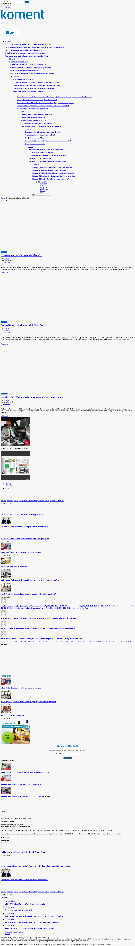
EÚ (78, 641)
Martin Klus (20, 641)
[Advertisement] (37, 25)
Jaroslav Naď (32, 641)
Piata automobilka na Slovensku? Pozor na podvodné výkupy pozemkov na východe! (45, 103)
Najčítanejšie (10, 483)
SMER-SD (126, 641)
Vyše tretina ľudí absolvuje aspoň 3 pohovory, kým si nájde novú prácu (36, 82)
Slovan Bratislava (62, 641)
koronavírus (3, 641)
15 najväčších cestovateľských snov (36, 138)
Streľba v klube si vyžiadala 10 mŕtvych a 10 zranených (27, 65)
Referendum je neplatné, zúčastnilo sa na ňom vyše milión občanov (27, 56)
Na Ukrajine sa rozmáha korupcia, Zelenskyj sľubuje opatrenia (30, 67)
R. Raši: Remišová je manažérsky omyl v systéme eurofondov (25, 53)
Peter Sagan (106, 641)
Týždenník (4, 393)
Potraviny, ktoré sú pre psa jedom (39, 158)
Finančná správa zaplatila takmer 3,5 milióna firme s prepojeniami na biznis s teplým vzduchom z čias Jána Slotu (54, 97)
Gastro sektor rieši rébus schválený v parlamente (29, 91)
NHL (131, 641)
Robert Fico (38, 641)
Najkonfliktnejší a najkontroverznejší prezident (32, 109)
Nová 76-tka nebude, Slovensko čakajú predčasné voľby (23, 50)
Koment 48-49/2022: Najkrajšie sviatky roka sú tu (49, 170)
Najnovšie (9, 485)
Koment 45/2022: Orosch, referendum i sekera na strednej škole (53, 176)
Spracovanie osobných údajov (14, 932)
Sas (17, 641)
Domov (3, 198)
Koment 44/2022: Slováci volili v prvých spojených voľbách (52, 179)
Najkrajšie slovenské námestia (35, 144)
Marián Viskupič (93, 641)
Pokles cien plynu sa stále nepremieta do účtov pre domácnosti (33, 88)
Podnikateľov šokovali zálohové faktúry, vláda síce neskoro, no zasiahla (36, 85)
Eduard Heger (121, 641)
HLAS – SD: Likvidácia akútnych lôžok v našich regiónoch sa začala (28, 44)
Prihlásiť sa (67, 757)
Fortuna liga (75, 641)
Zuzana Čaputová (113, 641)
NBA (99, 641)
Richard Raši (69, 641)
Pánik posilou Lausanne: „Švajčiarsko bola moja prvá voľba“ (41, 126)
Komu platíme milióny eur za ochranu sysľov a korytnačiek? (37, 100)
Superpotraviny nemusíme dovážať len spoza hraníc (45, 149)
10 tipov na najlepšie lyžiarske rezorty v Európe (40, 135)
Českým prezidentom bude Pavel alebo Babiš (24, 70)
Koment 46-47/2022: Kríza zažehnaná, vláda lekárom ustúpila (53, 173)
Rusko (101, 641)
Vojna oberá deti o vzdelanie (18, 62)
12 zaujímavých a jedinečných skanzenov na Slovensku (43, 132)
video (8, 641)
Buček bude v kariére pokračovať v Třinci (35, 120)
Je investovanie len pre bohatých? (24, 79)
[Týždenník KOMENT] (22, 18)
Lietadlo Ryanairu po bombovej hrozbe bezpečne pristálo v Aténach (31, 73)
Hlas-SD (55, 641)
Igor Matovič (13, 641)
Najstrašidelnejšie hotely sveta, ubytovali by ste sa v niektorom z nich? (48, 141)
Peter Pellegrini (49, 641)
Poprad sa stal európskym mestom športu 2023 (36, 114)
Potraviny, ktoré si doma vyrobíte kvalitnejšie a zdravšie (47, 161)
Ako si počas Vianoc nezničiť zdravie (40, 152)
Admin (6, 259)
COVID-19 (26, 641)
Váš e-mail (58, 754)
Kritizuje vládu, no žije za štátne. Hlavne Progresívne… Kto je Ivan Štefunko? (43, 106)
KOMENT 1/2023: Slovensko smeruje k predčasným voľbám (52, 167)
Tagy (7, 488)
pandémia (43, 641)
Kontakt (7, 7)
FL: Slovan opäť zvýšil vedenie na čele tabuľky (36, 123)
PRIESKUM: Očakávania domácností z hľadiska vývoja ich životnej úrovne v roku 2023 (34, 47)
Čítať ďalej (4, 272)
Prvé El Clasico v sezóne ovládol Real (33, 117)
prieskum (87, 641)
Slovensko (4, 252)
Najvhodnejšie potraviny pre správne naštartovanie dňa (47, 155)
